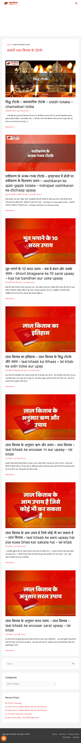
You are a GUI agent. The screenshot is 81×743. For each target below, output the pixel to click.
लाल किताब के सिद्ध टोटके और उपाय (16, 370)
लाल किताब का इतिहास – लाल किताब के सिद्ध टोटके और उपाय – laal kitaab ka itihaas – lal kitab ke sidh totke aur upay (39, 361)
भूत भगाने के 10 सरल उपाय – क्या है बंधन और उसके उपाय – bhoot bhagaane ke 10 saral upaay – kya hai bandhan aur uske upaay (39, 273)
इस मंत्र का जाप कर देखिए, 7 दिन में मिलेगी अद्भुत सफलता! (22, 718)
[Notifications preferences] (4, 738)
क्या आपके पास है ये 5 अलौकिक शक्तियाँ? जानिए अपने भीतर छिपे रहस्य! (26, 707)
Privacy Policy (73, 734)
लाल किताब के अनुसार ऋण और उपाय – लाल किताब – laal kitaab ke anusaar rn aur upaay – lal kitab (40, 449)
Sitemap (76, 737)
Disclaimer (67, 737)
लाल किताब (8, 458)
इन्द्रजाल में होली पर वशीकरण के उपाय (16, 194)
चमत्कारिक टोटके (10, 111)
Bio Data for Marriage (13, 703)
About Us (62, 734)
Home (54, 734)
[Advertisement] (40, 21)
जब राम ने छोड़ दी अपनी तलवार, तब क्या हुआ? (18, 714)
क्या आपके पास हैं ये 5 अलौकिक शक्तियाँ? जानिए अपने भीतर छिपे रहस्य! (26, 710)
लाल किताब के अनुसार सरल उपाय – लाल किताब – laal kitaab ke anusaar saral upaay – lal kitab (38, 625)
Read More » (10, 127)
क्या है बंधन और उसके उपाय (13, 282)
